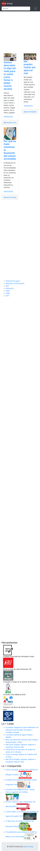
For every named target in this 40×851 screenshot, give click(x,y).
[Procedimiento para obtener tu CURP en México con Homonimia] (30, 837)
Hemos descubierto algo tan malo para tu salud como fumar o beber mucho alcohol (10, 75)
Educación (10, 288)
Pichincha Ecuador (13, 281)
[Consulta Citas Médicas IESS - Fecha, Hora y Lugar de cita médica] (12, 797)
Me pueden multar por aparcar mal (30, 67)
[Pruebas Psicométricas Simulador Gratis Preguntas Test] (23, 784)
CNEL (8, 293)
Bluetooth (7, 197)
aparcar (27, 112)
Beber (6, 122)
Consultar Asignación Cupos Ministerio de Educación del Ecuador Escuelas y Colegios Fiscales (22, 729)
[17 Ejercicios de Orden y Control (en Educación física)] (25, 826)
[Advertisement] (20, 31)
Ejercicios (12, 122)
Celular (14, 197)
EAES (8, 291)
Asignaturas (34, 112)
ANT (7, 286)
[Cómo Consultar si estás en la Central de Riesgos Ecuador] (25, 775)
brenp (9, 3)
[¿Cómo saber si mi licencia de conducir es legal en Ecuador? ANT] (30, 816)
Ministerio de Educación (15, 283)
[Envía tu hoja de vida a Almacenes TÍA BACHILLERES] (23, 806)
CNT (7, 296)
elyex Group (28, 846)
